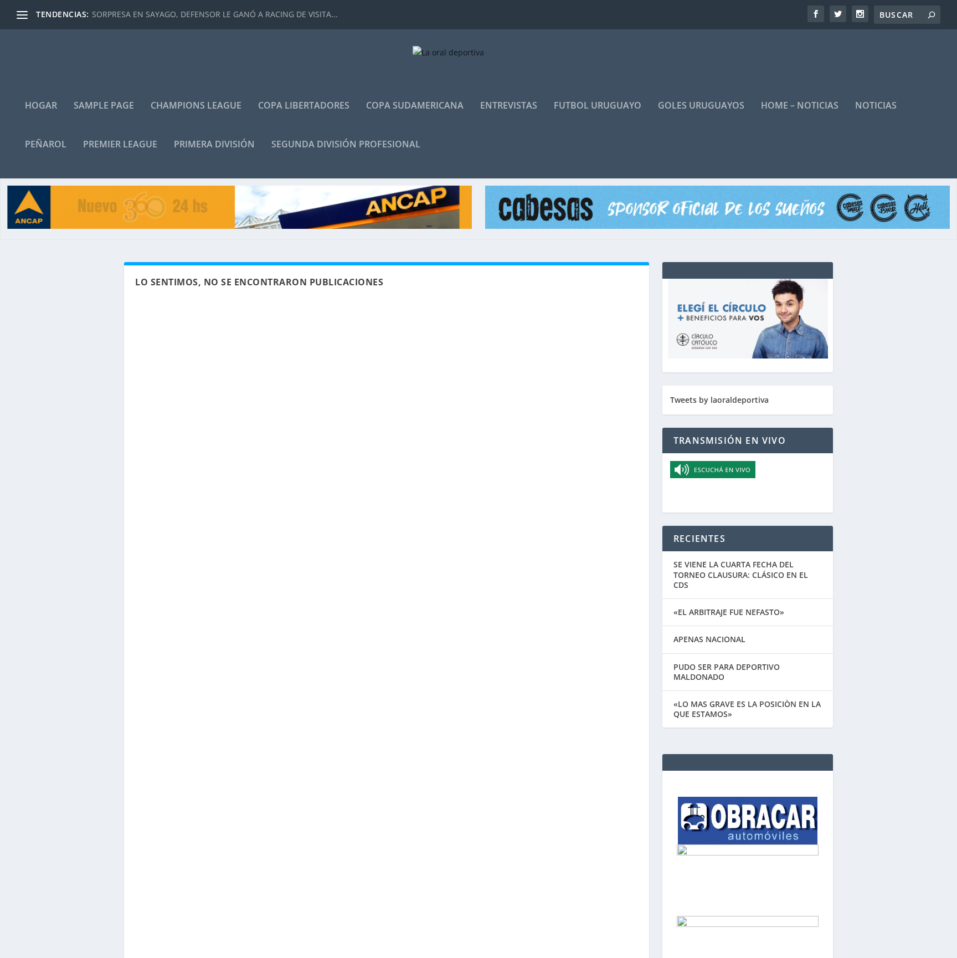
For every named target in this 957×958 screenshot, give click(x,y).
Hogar (41, 106)
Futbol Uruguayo (597, 106)
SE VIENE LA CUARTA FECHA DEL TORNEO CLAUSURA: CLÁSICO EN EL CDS (740, 574)
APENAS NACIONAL (709, 639)
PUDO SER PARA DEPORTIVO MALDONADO (726, 672)
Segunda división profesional (345, 145)
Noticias (876, 106)
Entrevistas (508, 106)
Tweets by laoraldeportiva (719, 400)
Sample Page (104, 106)
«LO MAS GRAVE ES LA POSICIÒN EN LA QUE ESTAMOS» (747, 709)
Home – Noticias (799, 106)
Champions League (196, 106)
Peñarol (45, 145)
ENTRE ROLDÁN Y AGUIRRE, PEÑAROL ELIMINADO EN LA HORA (207, 14)
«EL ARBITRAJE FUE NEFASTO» (728, 612)
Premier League (120, 145)
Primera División (214, 145)
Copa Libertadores (303, 106)
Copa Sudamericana (415, 106)
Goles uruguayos (701, 106)
